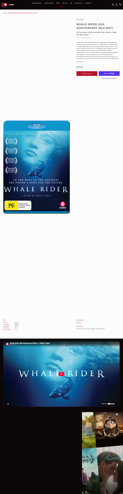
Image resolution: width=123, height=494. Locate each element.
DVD (58, 3)
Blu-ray (65, 3)
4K (71, 3)
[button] (116, 4)
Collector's (79, 3)
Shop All (88, 3)
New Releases (37, 3)
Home (5, 13)
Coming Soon (49, 3)
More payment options (109, 78)
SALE (61, 6)
